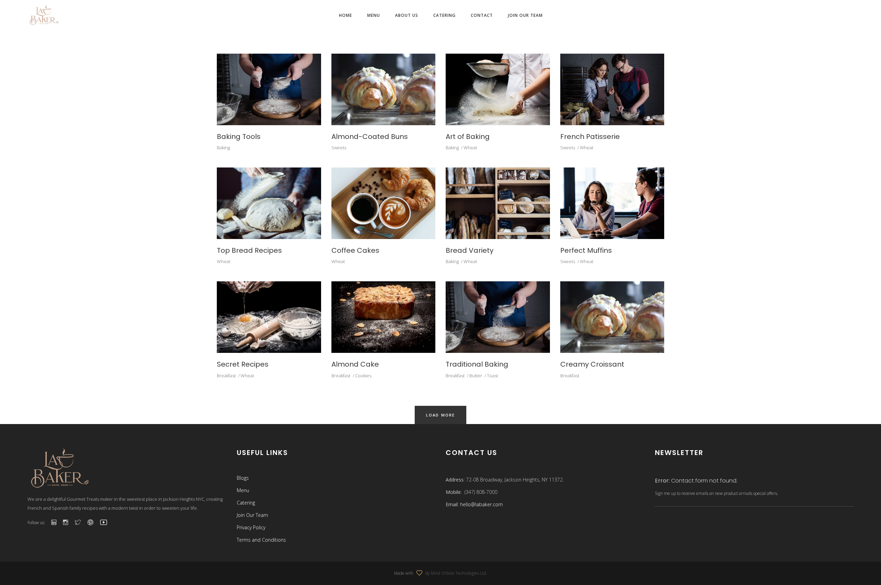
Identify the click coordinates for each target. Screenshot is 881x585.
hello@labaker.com (481, 504)
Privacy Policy (251, 527)
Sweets (338, 147)
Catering (246, 502)
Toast (492, 375)
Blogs (243, 478)
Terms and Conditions (261, 540)
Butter (475, 375)
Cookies (363, 375)
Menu (243, 490)
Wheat (470, 147)
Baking (223, 147)
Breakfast (226, 375)
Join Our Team (252, 515)
